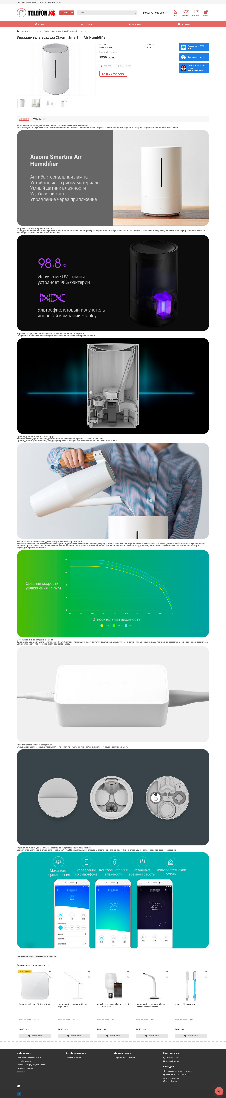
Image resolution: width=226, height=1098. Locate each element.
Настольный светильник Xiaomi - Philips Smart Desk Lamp (151, 1005)
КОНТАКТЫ (136, 24)
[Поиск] (134, 13)
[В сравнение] (50, 977)
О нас (59, 2)
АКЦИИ (41, 24)
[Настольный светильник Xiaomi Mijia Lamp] (74, 986)
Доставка (51, 2)
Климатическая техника (31, 31)
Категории (68, 13)
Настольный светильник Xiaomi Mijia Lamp (72, 1005)
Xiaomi (148, 47)
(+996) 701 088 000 (153, 12)
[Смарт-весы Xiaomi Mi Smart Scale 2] (35, 986)
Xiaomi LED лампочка (185, 1004)
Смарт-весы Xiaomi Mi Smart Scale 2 (34, 1005)
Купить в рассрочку (113, 73)
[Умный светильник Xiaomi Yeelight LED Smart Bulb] (113, 986)
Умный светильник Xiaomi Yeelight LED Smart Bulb (113, 1005)
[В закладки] (50, 972)
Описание (24, 118)
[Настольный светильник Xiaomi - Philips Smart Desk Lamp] (152, 986)
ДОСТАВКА (186, 24)
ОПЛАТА (88, 24)
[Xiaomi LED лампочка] (191, 986)
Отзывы (38, 118)
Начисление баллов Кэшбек (26, 2)
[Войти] (175, 12)
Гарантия (42, 2)
